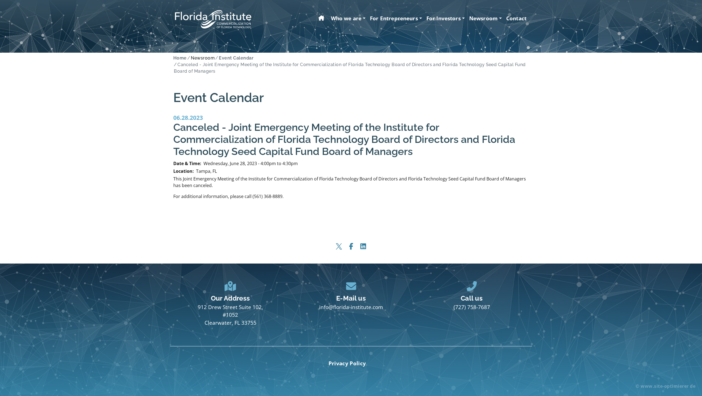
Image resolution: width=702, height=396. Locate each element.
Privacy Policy (347, 363)
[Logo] (213, 19)
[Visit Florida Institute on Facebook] (351, 246)
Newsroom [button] (483, 18)
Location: (183, 171)
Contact (516, 18)
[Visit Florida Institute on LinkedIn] (363, 246)
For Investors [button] (443, 18)
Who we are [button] (346, 18)
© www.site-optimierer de (665, 386)
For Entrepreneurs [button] (394, 18)
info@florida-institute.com (351, 307)
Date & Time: (187, 163)
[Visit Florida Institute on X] (339, 246)
